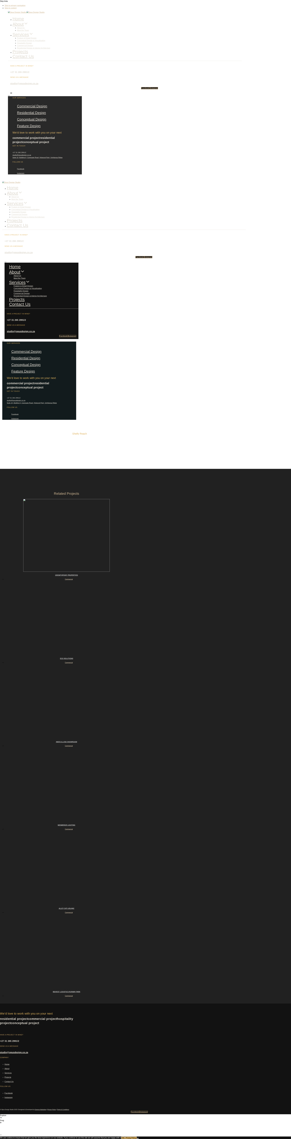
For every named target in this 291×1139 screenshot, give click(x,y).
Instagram (20, 173)
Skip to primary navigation (15, 5)
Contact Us (23, 56)
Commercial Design (25, 46)
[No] (138, 1138)
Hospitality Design (24, 43)
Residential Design (31, 113)
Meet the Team (23, 30)
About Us (21, 28)
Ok (123, 1138)
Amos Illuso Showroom (66, 742)
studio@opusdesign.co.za (24, 83)
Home (18, 18)
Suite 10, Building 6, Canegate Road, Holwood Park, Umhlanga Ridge (38, 157)
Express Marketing (40, 1109)
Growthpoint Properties (66, 575)
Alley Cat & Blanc (66, 908)
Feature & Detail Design (26, 38)
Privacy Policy (51, 1109)
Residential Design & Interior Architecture (33, 48)
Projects (20, 51)
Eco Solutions (66, 658)
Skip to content (10, 8)
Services (21, 34)
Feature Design (29, 126)
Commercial (69, 579)
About (18, 24)
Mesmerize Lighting (66, 825)
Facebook (20, 169)
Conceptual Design (31, 119)
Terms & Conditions (63, 1109)
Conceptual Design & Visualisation (31, 41)
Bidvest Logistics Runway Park (66, 992)
